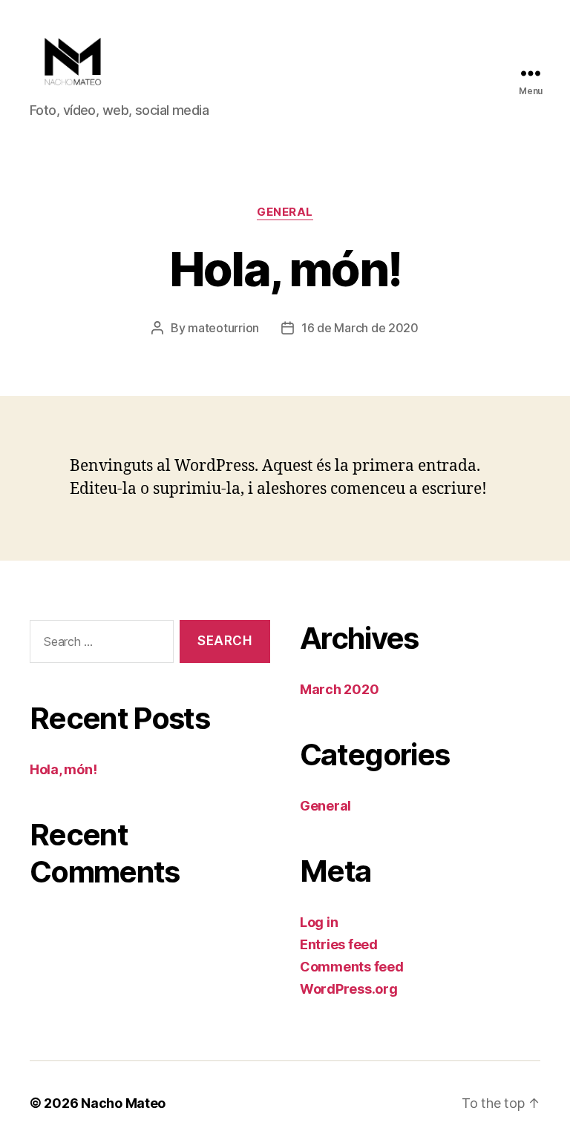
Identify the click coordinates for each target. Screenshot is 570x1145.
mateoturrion (223, 327)
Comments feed (352, 966)
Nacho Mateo (123, 1103)
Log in (319, 922)
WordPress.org (349, 989)
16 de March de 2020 (360, 327)
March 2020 (339, 689)
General (285, 212)
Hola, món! (63, 769)
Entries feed (339, 944)
